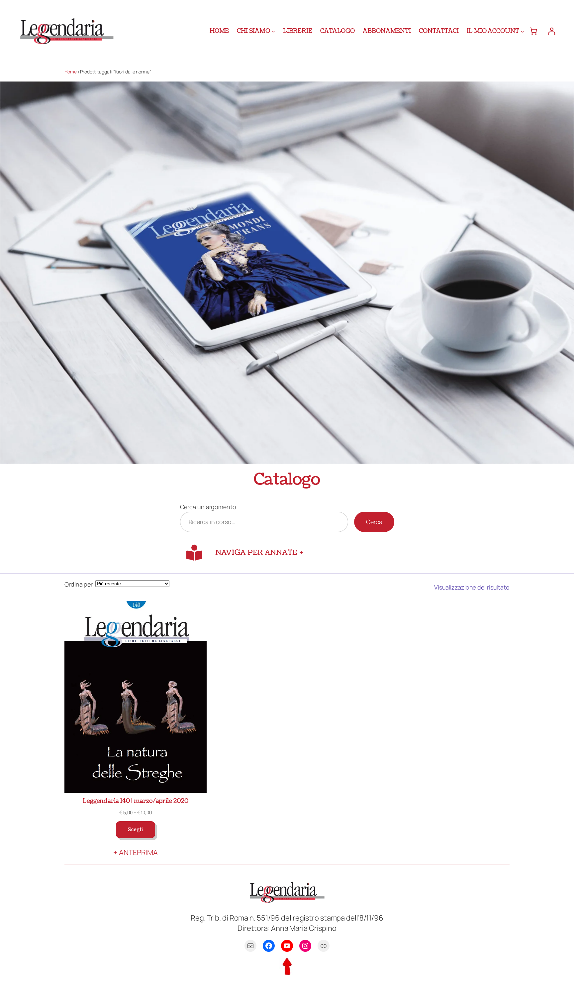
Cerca (374, 522)
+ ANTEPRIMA (135, 852)
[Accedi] (551, 31)
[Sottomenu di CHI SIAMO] (273, 31)
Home (70, 71)
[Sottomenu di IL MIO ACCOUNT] (522, 31)
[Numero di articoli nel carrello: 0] (533, 31)
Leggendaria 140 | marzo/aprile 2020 (136, 801)
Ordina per (78, 584)
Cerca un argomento (208, 507)
